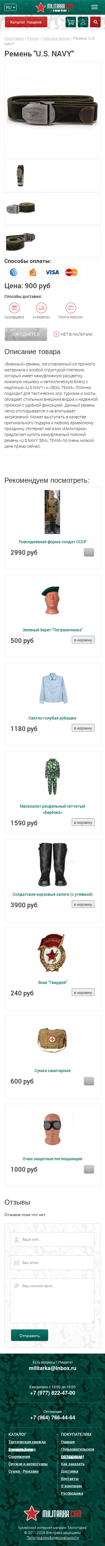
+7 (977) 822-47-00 (52, 1392)
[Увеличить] (52, 109)
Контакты (70, 1478)
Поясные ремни (56, 38)
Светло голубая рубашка (52, 718)
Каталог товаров (25, 22)
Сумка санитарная (52, 1070)
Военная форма (22, 1449)
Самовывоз (14, 317)
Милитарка (14, 38)
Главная (68, 1441)
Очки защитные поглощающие (52, 1158)
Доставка (69, 1471)
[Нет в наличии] (88, 552)
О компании (71, 1485)
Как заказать (73, 1463)
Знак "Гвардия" (52, 982)
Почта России (71, 317)
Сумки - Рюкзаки (23, 1471)
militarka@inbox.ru (52, 1368)
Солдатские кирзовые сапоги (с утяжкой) (53, 894)
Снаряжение (19, 1456)
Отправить (30, 1335)
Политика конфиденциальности (53, 1537)
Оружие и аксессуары (28, 1463)
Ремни (32, 38)
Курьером (41, 317)
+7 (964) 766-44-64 (52, 1417)
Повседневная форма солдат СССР (53, 541)
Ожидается (26, 334)
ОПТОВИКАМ (72, 1456)
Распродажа (72, 1493)
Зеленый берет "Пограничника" (52, 630)
